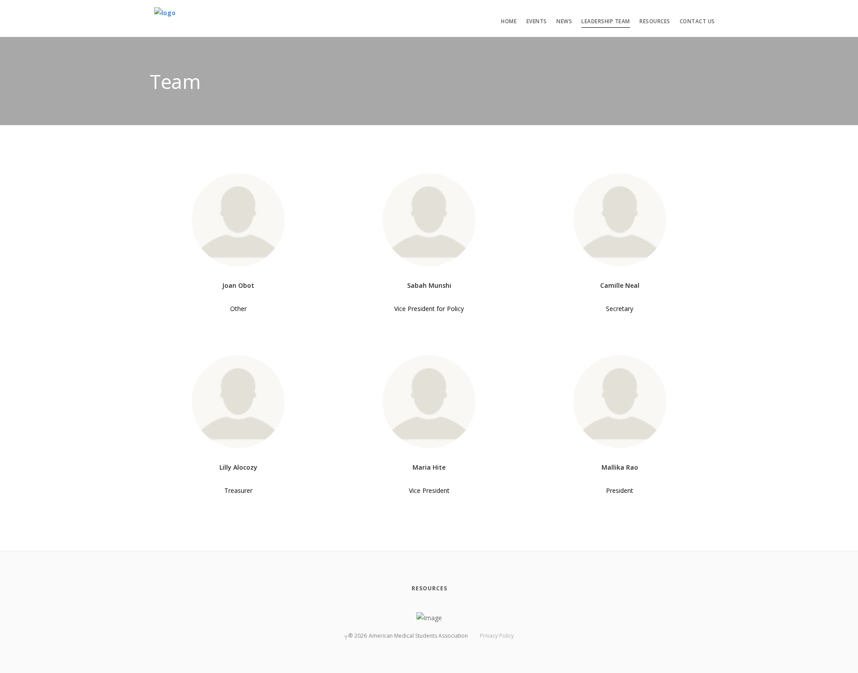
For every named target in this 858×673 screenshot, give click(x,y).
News (564, 21)
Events (536, 21)
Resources (654, 21)
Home (509, 21)
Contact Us (697, 21)
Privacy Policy (497, 635)
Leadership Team (605, 21)
